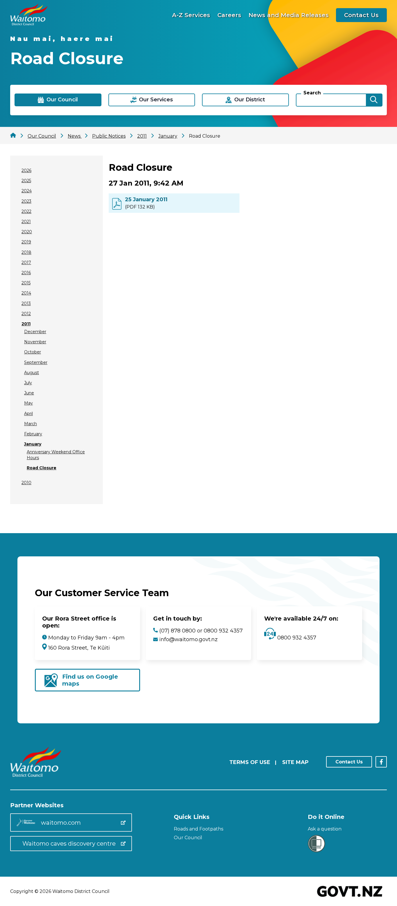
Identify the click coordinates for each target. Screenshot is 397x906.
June (29, 393)
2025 (26, 180)
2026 (26, 170)
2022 (26, 211)
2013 (26, 303)
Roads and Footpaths (198, 829)
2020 (27, 231)
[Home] (28, 23)
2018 (26, 252)
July (28, 382)
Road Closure (41, 467)
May (28, 403)
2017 (26, 262)
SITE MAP (295, 762)
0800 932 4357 (296, 637)
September (35, 362)
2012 (26, 313)
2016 (26, 272)
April (28, 413)
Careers (229, 15)
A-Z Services (191, 15)
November (35, 341)
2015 (26, 282)
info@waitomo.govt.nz (188, 639)
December (35, 331)
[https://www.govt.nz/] (350, 897)
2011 (26, 323)
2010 (26, 482)
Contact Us (361, 15)
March (30, 423)
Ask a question (324, 829)
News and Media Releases (288, 15)
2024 (27, 190)
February (33, 433)
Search (312, 93)
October (32, 352)
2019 (26, 242)
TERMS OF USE (249, 762)
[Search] (374, 100)
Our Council (188, 837)
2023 (26, 201)
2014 (26, 293)
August (31, 372)
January (32, 444)
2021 (26, 221)
